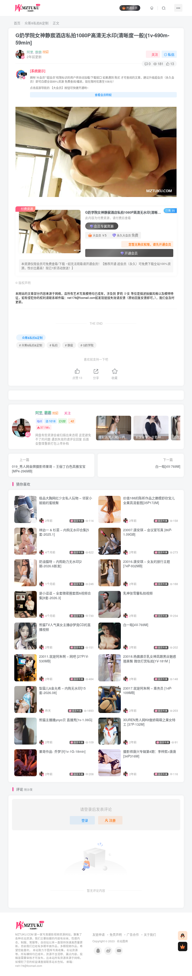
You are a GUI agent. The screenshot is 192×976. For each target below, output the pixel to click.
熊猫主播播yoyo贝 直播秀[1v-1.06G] (65, 719)
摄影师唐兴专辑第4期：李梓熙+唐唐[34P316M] (149, 753)
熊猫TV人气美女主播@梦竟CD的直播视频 (65, 627)
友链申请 (98, 934)
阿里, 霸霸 (34, 52)
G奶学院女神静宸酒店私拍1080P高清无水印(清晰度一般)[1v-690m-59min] (92, 38)
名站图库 (122, 941)
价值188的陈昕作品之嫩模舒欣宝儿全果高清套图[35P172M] (149, 500)
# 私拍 (54, 345)
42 (72, 421)
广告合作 (133, 934)
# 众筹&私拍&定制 (30, 345)
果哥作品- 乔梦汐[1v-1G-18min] (62, 751)
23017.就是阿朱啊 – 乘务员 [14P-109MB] (147, 690)
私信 (171, 54)
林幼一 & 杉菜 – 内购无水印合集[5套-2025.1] (64, 532)
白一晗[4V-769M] (135, 624)
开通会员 (131, 8)
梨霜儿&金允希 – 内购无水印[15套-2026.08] (62, 690)
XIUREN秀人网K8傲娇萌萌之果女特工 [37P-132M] (149, 722)
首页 (16, 23)
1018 (52, 421)
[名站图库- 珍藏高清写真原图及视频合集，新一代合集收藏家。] (30, 925)
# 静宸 (69, 345)
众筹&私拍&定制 (36, 23)
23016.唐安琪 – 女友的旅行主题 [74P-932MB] (146, 563)
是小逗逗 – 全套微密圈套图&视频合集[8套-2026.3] (65, 595)
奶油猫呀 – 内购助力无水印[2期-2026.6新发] (60, 563)
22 (64, 421)
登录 (84, 820)
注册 (112, 820)
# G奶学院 (87, 345)
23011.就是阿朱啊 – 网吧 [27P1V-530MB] (64, 658)
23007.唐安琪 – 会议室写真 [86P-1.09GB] (147, 532)
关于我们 (150, 934)
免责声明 (116, 934)
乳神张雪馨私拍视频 (138, 593)
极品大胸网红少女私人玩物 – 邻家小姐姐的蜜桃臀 (65, 500)
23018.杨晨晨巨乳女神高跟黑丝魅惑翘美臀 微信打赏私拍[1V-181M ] (149, 658)
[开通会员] (182, 946)
